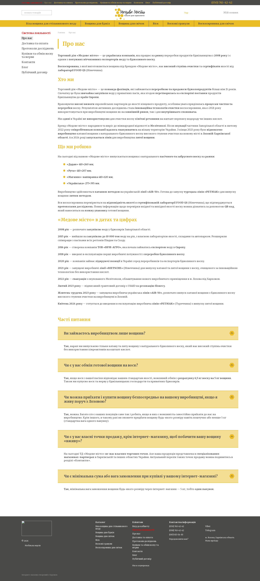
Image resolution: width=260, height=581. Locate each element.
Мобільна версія (32, 545)
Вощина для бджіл (97, 23)
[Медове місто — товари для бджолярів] (37, 528)
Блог (147, 3)
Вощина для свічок (131, 23)
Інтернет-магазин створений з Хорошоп (39, 575)
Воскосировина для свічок (216, 23)
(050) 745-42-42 (221, 2)
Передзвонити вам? (178, 539)
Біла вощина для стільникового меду (51, 23)
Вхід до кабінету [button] (140, 526)
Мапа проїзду (211, 541)
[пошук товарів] (49, 12)
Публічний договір (162, 3)
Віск (156, 23)
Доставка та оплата (63, 3)
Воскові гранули (178, 23)
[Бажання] (204, 12)
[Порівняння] (196, 12)
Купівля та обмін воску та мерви (115, 3)
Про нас (48, 3)
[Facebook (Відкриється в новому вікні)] (207, 2)
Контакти (138, 3)
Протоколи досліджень (86, 3)
